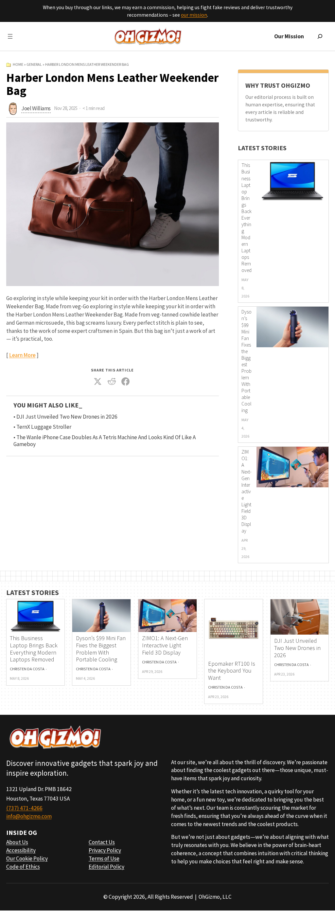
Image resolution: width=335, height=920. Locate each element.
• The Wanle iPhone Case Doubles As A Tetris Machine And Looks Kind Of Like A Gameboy (104, 441)
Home (18, 64)
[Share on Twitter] (98, 381)
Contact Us (102, 842)
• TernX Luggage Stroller (42, 427)
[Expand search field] (320, 36)
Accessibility (21, 850)
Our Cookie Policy (27, 858)
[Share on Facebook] (125, 381)
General (34, 64)
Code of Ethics (23, 866)
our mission (194, 15)
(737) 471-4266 (24, 808)
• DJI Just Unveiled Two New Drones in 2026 (65, 416)
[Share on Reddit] (111, 381)
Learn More (22, 355)
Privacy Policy (105, 850)
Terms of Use (104, 858)
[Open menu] (10, 36)
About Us (17, 842)
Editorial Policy (106, 866)
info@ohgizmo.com (29, 816)
